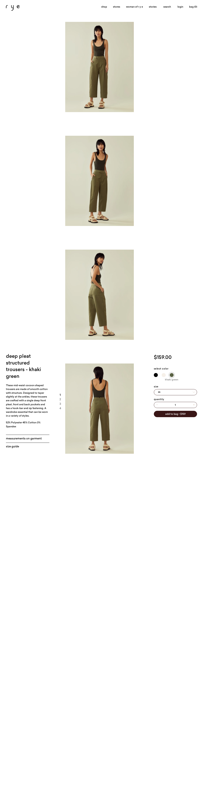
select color (161, 369)
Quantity (159, 399)
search (167, 7)
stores (116, 7)
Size (156, 387)
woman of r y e (134, 7)
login (180, 7)
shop (104, 7)
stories (153, 7)
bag (193, 7)
